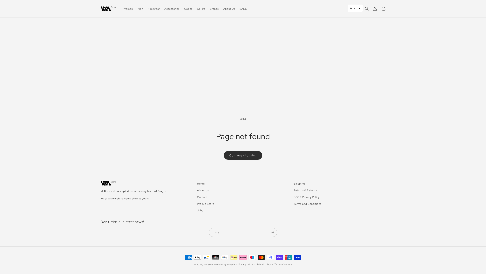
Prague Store (205, 204)
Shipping (299, 183)
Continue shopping (243, 155)
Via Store (209, 264)
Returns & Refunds (305, 190)
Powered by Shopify (224, 264)
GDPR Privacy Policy (306, 197)
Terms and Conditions (307, 204)
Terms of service (283, 264)
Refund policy (264, 264)
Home (201, 183)
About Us (203, 190)
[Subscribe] (273, 232)
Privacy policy (245, 264)
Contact (202, 197)
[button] (367, 9)
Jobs (200, 210)
